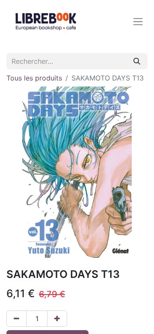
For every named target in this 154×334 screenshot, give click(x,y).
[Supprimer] (16, 318)
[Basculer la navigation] (138, 22)
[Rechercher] (137, 61)
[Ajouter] (57, 318)
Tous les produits (34, 78)
